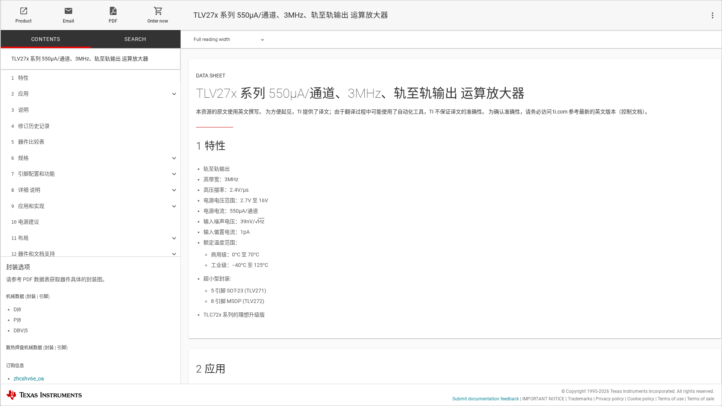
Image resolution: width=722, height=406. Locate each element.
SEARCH (135, 39)
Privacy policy (610, 398)
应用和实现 (27, 206)
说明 (20, 110)
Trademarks (580, 398)
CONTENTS (45, 39)
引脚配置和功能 (33, 174)
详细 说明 (25, 190)
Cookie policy (640, 398)
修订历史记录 (30, 126)
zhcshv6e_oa (29, 379)
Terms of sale (700, 398)
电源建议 (25, 222)
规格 (20, 158)
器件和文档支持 (33, 254)
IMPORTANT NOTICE (543, 398)
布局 (20, 238)
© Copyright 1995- (585, 391)
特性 (20, 78)
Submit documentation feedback (485, 398)
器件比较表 (27, 142)
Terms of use (671, 398)
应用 (20, 94)
